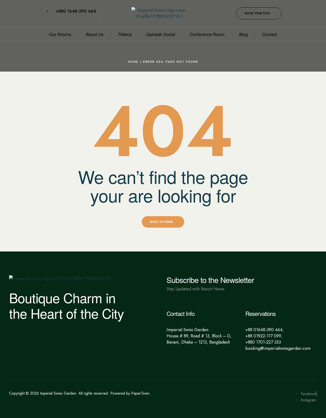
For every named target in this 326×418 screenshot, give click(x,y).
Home (133, 62)
